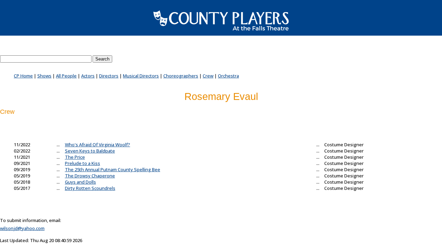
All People (66, 76)
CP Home (23, 76)
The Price (75, 157)
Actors (88, 76)
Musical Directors (141, 76)
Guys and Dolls (80, 182)
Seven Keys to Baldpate (90, 151)
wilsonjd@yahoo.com (22, 228)
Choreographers (180, 76)
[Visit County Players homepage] (221, 20)
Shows (44, 76)
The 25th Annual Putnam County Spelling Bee (112, 169)
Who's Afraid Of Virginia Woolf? (97, 144)
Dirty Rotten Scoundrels (90, 188)
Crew (208, 76)
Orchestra (228, 76)
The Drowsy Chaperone (90, 176)
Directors (108, 76)
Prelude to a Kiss (82, 163)
